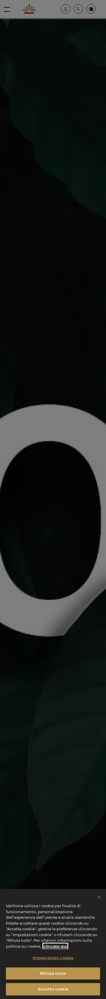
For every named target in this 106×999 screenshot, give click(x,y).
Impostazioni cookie (53, 957)
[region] (53, 944)
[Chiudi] (98, 897)
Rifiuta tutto (53, 973)
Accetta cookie (53, 989)
